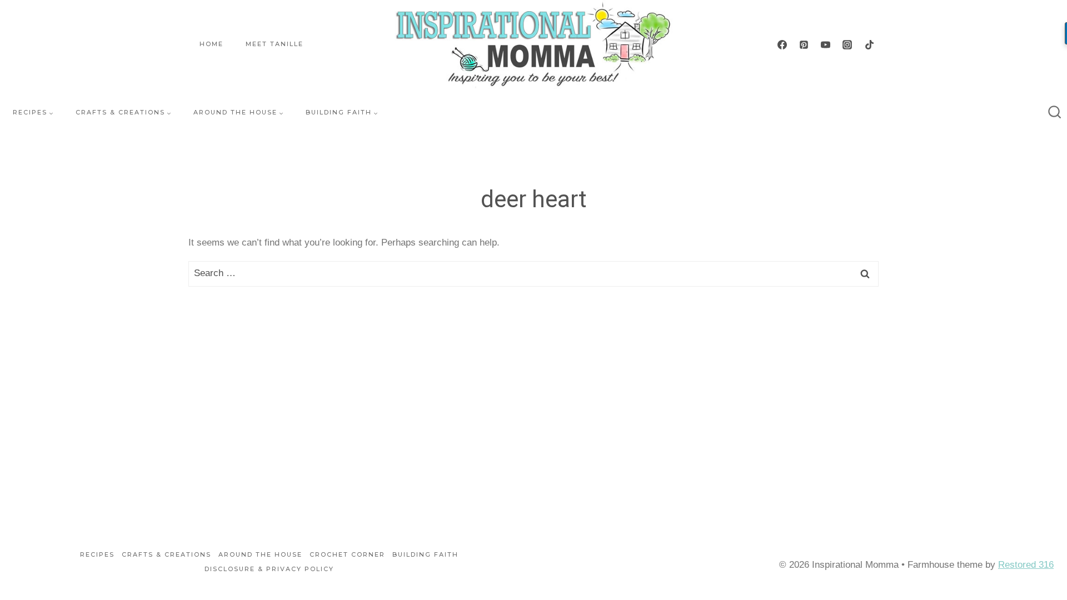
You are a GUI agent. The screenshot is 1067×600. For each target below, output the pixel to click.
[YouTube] (825, 44)
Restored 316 (1026, 564)
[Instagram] (847, 44)
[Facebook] (782, 44)
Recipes (97, 554)
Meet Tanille (274, 44)
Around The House (260, 554)
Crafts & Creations (166, 554)
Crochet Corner (347, 554)
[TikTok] (869, 44)
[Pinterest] (804, 44)
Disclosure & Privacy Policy (269, 569)
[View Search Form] (1054, 112)
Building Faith (425, 554)
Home (211, 44)
